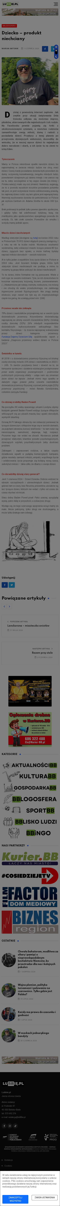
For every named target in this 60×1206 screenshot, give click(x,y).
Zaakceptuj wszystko (15, 1199)
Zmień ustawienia (45, 1197)
